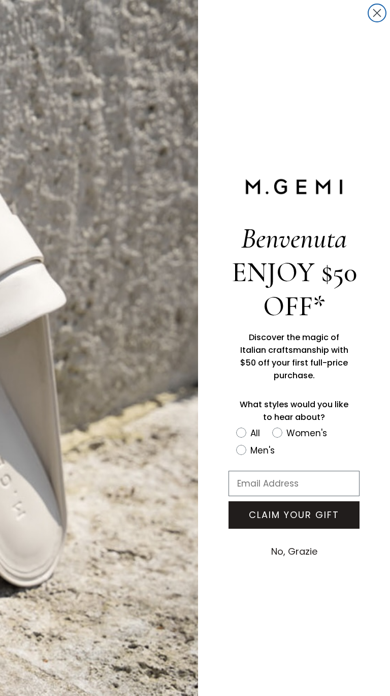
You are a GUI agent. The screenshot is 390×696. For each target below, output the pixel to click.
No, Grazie (294, 551)
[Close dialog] (377, 13)
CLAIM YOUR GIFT (294, 514)
